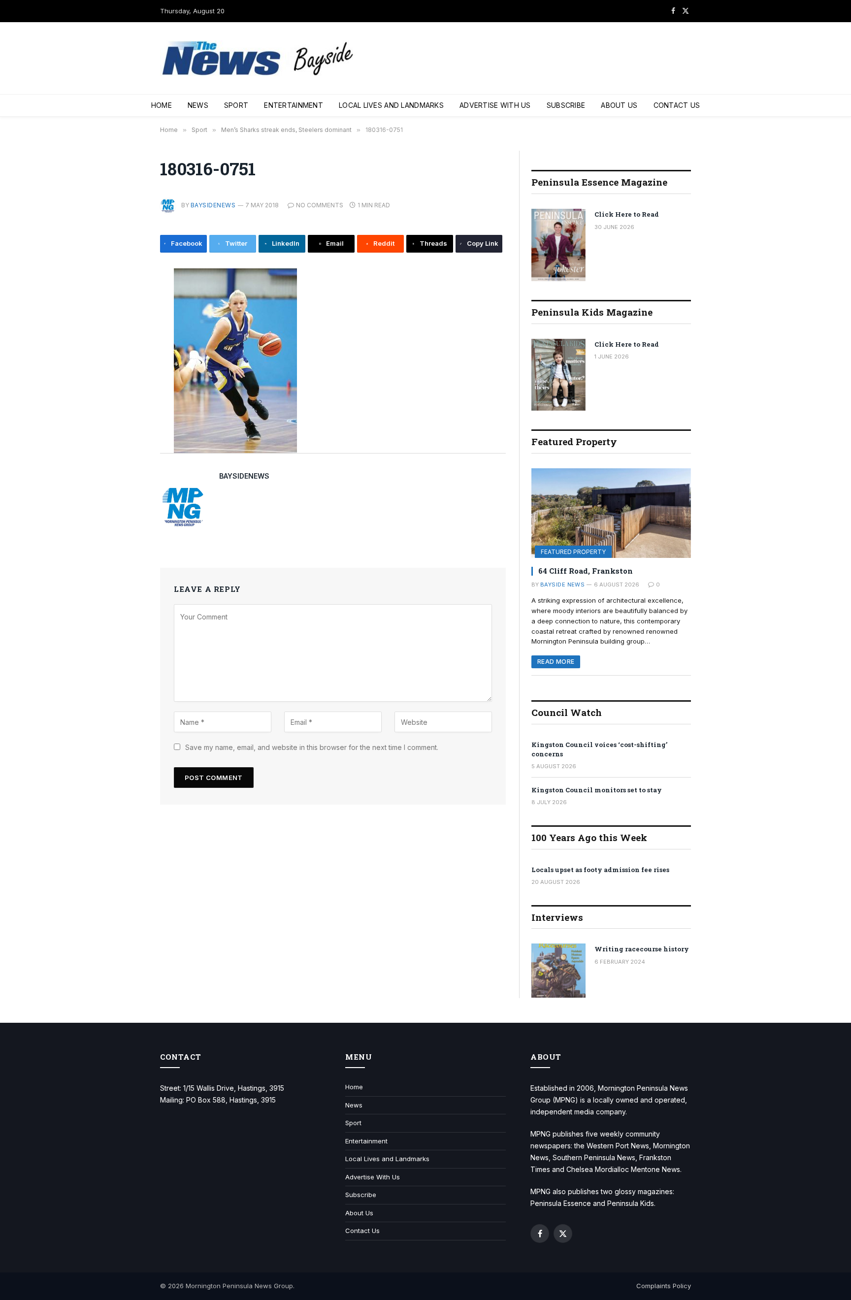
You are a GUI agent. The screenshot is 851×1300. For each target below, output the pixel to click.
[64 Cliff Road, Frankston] (611, 513)
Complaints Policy (663, 1286)
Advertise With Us (495, 105)
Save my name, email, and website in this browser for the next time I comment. (311, 747)
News (198, 105)
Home (161, 105)
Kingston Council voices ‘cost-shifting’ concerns (599, 749)
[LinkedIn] (127, 346)
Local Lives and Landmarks (391, 105)
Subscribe (566, 105)
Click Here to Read (626, 214)
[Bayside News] (258, 58)
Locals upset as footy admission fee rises (600, 869)
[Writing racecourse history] (558, 970)
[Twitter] (127, 324)
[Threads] (127, 413)
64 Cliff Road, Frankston (585, 571)
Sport (236, 105)
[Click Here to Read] (558, 245)
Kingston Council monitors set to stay (596, 789)
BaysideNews (213, 205)
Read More (555, 661)
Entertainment (293, 105)
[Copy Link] (127, 435)
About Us (619, 105)
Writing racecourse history (641, 948)
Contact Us (677, 105)
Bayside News (562, 584)
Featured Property (573, 551)
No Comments (319, 205)
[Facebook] (127, 302)
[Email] (127, 369)
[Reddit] (127, 391)
